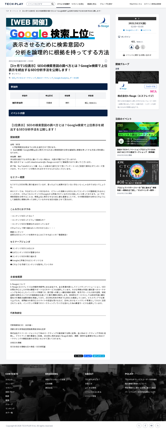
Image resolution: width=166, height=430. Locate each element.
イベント (15, 11)
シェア (89, 356)
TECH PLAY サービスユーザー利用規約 (141, 379)
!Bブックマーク (99, 356)
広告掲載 (49, 383)
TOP (7, 11)
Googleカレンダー (132, 30)
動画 (7, 396)
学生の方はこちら (136, 4)
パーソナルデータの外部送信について (140, 392)
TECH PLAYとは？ (92, 379)
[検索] (52, 3)
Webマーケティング (45, 78)
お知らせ (88, 383)
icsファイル (147, 30)
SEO (13, 78)
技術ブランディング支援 (55, 379)
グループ (9, 404)
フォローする (150, 86)
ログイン (147, 4)
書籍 (7, 400)
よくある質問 (90, 387)
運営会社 (49, 387)
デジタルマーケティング (26, 78)
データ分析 (74, 78)
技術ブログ (10, 392)
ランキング (10, 408)
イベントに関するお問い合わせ (138, 55)
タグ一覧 (9, 412)
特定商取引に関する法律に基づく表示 (140, 387)
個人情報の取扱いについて (136, 383)
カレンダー (10, 383)
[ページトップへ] (14, 4)
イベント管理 (90, 396)
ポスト (80, 356)
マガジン (9, 387)
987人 (153, 91)
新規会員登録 (156, 4)
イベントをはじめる (93, 392)
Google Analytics (61, 78)
